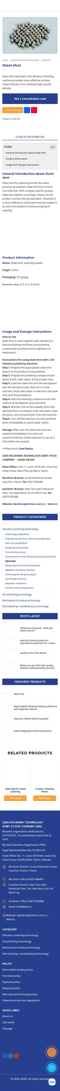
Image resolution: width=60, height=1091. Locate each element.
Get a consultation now (30, 98)
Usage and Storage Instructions (22, 164)
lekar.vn (53, 504)
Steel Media (26, 448)
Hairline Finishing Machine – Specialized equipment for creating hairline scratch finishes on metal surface (38, 641)
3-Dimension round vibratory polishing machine (30, 556)
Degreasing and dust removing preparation (28, 538)
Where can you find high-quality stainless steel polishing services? (37, 666)
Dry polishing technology (17, 594)
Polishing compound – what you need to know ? (36, 629)
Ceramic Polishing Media (44, 790)
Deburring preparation (17, 534)
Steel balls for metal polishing (15, 790)
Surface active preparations (19, 587)
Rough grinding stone (16, 547)
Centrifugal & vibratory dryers (20, 574)
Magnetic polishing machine (20, 569)
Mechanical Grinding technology (21, 600)
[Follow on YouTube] (16, 1055)
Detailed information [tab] (30, 136)
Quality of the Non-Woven (33, 653)
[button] (4, 5)
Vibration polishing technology (25, 60)
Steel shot (8, 183)
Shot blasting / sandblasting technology (25, 606)
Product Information (17, 158)
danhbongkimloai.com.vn (29, 504)
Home (5, 60)
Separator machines (15, 583)
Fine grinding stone (15, 552)
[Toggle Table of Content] (51, 147)
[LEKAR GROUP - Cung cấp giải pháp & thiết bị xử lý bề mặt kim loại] (31, 5)
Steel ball (46, 60)
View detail (15, 798)
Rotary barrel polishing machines (22, 565)
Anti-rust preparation (16, 543)
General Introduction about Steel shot (26, 152)
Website (11, 915)
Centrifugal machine (15, 578)
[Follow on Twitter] (10, 1055)
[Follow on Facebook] (5, 1055)
